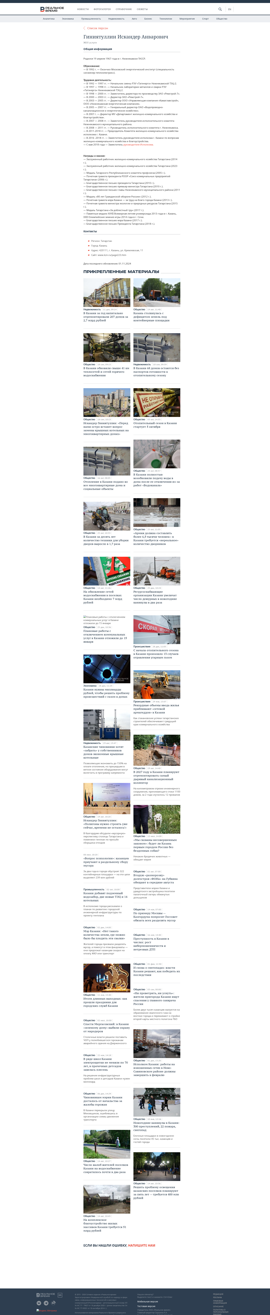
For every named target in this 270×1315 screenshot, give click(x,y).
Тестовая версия (146, 1306)
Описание (218, 1306)
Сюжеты (142, 9)
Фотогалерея (102, 9)
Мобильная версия (147, 1301)
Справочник (124, 9)
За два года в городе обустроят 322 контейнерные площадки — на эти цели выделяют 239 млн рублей (106, 868)
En (229, 9)
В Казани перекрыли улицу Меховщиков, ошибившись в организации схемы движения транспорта (102, 1108)
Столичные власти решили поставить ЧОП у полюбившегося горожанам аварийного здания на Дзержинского (106, 1033)
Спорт (205, 18)
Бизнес (148, 18)
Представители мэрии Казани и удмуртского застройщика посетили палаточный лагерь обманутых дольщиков (155, 886)
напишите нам (141, 1245)
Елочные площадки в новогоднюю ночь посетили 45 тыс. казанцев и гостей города (156, 1132)
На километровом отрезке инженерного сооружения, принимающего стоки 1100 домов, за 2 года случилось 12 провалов (156, 783)
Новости (83, 9)
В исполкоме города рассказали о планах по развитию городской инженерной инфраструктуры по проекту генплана (105, 904)
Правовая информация (220, 1302)
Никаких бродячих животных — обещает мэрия (155, 849)
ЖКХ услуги (90, 42)
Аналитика (49, 18)
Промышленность (91, 18)
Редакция (218, 1294)
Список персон (97, 28)
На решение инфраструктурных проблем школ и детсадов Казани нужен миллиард (106, 1070)
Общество (221, 18)
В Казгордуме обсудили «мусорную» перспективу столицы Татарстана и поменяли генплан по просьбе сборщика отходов (105, 831)
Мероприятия (187, 18)
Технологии (166, 18)
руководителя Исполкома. (138, 144)
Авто (134, 18)
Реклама (217, 1297)
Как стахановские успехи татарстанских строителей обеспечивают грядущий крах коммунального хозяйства (156, 714)
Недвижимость (116, 18)
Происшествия (142, 646)
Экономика (68, 18)
